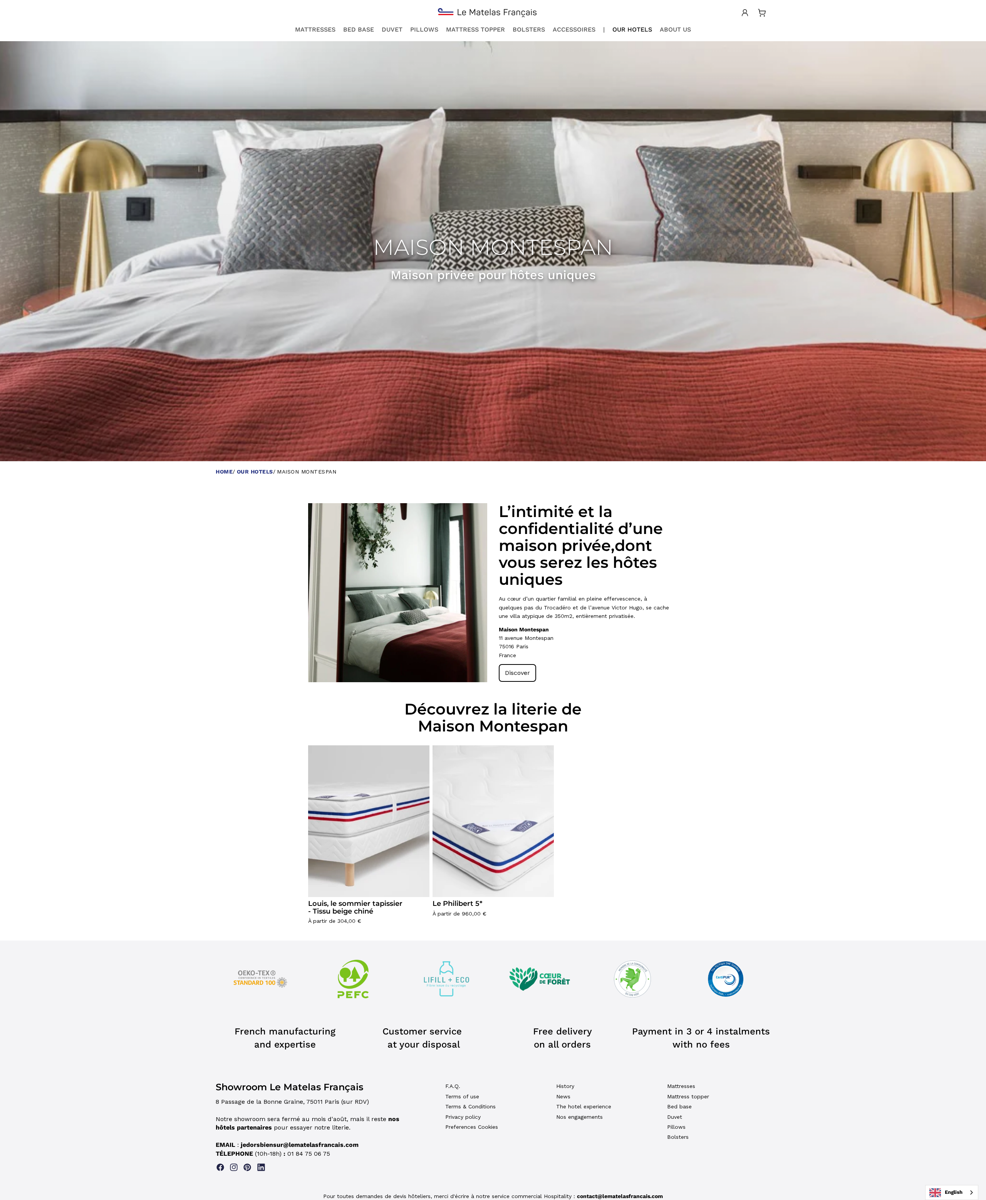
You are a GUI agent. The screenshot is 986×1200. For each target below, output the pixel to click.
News (563, 1096)
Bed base (679, 1106)
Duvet (674, 1117)
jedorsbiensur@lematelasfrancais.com (300, 1144)
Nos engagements (579, 1117)
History (565, 1086)
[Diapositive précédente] (319, 592)
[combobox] (951, 1192)
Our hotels (255, 472)
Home (224, 472)
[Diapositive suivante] (475, 592)
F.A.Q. (452, 1086)
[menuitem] (315, 29)
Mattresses (681, 1086)
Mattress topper (688, 1096)
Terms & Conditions (470, 1106)
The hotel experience (583, 1106)
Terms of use (462, 1096)
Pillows (676, 1127)
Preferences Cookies (471, 1127)
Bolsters (678, 1137)
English (954, 1192)
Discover (517, 672)
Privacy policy (463, 1117)
